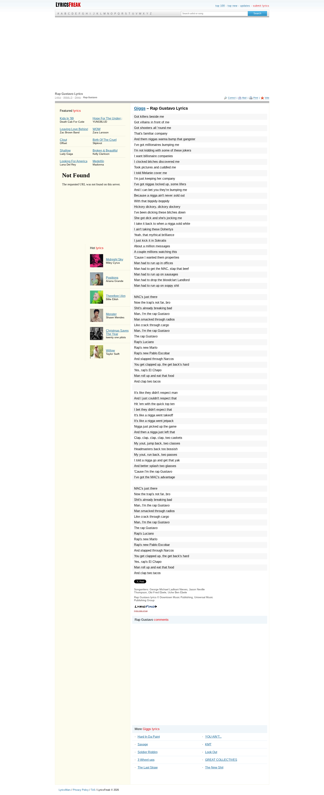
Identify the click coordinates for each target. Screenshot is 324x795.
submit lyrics (261, 5)
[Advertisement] (162, 45)
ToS (93, 789)
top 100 (220, 5)
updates (245, 5)
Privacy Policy (81, 789)
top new (232, 5)
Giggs (140, 108)
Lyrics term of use (141, 611)
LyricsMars (65, 789)
